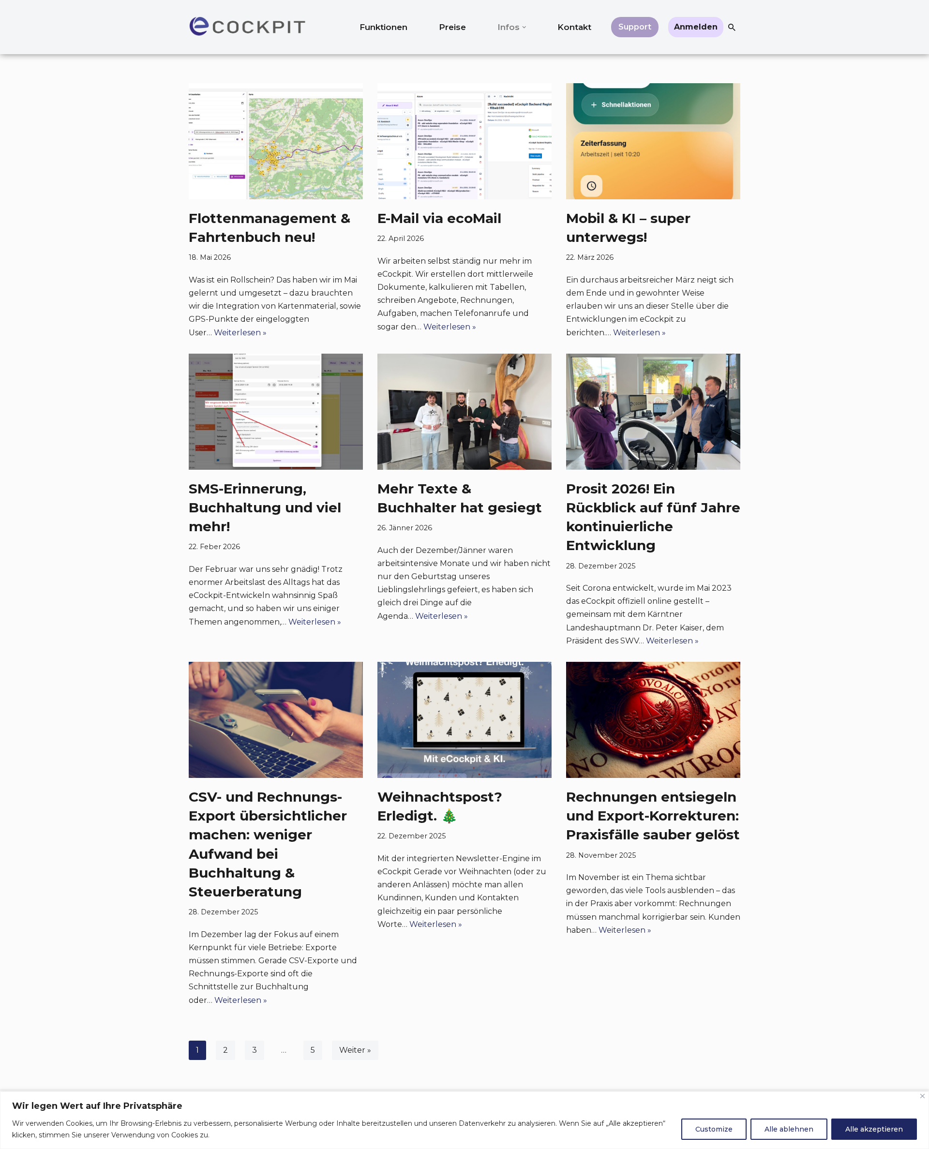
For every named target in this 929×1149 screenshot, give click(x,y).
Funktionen (383, 27)
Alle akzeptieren (874, 1129)
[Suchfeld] (731, 27)
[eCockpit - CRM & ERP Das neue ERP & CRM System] (247, 27)
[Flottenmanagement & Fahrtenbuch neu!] (276, 141)
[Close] (922, 1096)
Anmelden (696, 26)
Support (634, 26)
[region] (464, 1120)
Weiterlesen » (240, 332)
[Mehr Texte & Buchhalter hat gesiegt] (464, 412)
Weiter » (355, 1050)
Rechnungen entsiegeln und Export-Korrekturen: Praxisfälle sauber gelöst (653, 816)
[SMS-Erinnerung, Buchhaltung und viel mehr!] (276, 412)
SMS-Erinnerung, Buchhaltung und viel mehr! (265, 507)
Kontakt (574, 27)
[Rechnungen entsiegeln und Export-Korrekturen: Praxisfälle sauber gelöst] (653, 720)
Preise (452, 27)
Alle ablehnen (788, 1129)
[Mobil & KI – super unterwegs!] (653, 141)
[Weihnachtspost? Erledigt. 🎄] (464, 720)
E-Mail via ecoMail (439, 218)
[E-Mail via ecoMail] (464, 141)
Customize (714, 1129)
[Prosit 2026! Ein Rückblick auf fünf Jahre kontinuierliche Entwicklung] (653, 412)
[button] (524, 27)
